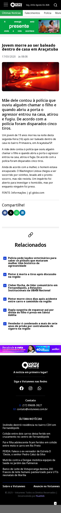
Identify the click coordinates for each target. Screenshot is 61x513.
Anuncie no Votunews (47, 486)
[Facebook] (22, 388)
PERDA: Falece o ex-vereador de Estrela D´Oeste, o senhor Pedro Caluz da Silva (27, 452)
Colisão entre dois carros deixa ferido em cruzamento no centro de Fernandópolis (26, 435)
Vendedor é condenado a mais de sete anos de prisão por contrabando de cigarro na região (32, 326)
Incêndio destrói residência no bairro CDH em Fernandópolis (29, 426)
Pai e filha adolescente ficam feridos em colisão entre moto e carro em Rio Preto (30, 444)
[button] (5, 213)
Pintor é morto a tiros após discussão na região (32, 275)
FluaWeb (40, 495)
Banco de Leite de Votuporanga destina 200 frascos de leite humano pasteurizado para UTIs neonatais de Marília (30, 472)
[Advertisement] (31, 509)
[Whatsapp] (39, 388)
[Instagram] (31, 388)
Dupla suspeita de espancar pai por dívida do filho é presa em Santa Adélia (31, 312)
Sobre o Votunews (14, 486)
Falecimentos (32, 13)
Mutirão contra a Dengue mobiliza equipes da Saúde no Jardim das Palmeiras (29, 461)
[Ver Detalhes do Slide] (30, 26)
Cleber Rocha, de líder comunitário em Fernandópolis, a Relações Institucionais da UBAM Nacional (33, 287)
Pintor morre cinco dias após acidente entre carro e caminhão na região (32, 300)
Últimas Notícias (11, 13)
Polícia (47, 13)
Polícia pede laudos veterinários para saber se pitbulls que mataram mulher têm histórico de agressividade (32, 262)
